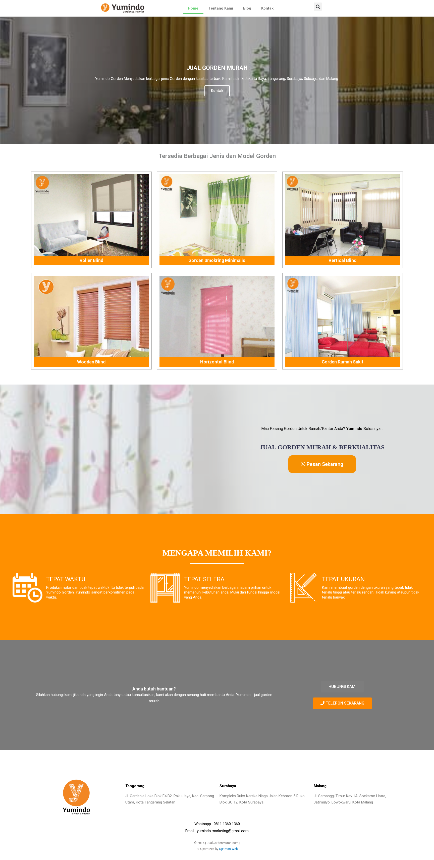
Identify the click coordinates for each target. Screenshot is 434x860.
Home (193, 8)
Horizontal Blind (217, 361)
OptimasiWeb (228, 849)
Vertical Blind (342, 260)
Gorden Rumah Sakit (342, 361)
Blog (247, 8)
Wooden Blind (91, 361)
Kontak (267, 8)
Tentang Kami (220, 8)
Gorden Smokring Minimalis (216, 260)
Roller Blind (91, 260)
